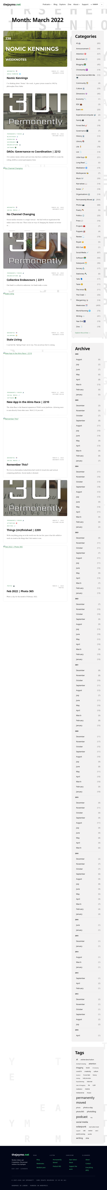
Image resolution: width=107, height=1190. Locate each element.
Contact (88, 1163)
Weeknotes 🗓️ (12, 71)
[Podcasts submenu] (50, 4)
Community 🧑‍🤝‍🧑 (82, 83)
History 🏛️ (80, 136)
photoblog (91, 1111)
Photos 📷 (11, 586)
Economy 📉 (81, 99)
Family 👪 (80, 120)
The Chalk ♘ (81, 295)
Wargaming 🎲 (82, 300)
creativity (87, 1071)
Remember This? (17, 464)
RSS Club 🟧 (81, 247)
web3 (96, 1130)
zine (87, 1138)
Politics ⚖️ (80, 215)
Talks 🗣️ (79, 279)
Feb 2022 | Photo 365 (20, 591)
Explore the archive (81, 333)
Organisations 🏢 (14, 145)
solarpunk (81, 1126)
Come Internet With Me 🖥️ (85, 76)
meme (87, 1089)
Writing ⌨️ (11, 526)
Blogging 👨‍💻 (81, 64)
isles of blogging (80, 1085)
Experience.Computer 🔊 (86, 115)
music (89, 1093)
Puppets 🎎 (80, 231)
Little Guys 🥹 (81, 157)
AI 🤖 (78, 43)
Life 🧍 (79, 146)
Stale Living (14, 339)
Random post (41, 1167)
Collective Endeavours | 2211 (25, 279)
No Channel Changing (21, 214)
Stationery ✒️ (81, 273)
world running (80, 1134)
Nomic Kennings (17, 78)
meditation (79, 1089)
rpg (91, 1117)
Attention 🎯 (12, 523)
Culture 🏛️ (80, 88)
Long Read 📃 (81, 162)
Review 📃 (80, 236)
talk (84, 1131)
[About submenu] (79, 4)
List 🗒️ (79, 152)
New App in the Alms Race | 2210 (28, 402)
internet (89, 1082)
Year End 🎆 (81, 321)
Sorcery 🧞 (80, 268)
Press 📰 (79, 220)
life (89, 1085)
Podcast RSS (57, 1166)
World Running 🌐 (14, 74)
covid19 (79, 1071)
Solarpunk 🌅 (12, 335)
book (88, 1068)
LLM (94, 1085)
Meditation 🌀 (81, 168)
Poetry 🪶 (80, 210)
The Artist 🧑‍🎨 (81, 289)
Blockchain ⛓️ (12, 136)
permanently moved (85, 1100)
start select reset (94, 1127)
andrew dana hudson (87, 1060)
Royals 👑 (80, 242)
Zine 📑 (79, 326)
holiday (78, 1078)
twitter (90, 1131)
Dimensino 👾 (12, 139)
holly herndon (87, 1078)
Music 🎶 (79, 178)
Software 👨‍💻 (12, 147)
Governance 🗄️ (12, 142)
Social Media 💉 (13, 210)
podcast (82, 1117)
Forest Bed (86, 1075)
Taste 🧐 (79, 284)
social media (82, 1122)
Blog (38, 1160)
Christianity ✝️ (82, 69)
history (95, 1075)
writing (79, 1138)
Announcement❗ (83, 48)
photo (78, 1108)
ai (77, 1059)
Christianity (95, 1068)
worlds (90, 1134)
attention (92, 1063)
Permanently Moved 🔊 (15, 134)
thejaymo (12, 4)
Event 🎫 (79, 109)
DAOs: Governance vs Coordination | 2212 (34, 151)
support (78, 1130)
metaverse (80, 1093)
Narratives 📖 (81, 183)
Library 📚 (80, 141)
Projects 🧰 (80, 226)
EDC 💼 (79, 104)
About (88, 1160)
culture (96, 1071)
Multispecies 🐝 (82, 173)
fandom (78, 1075)
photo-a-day (88, 1107)
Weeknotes (40, 1163)
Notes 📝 (80, 189)
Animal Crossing (81, 1064)
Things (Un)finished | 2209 (24, 530)
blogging (79, 1068)
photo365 (80, 1111)
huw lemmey (80, 1082)
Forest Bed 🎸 (81, 125)
